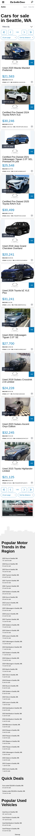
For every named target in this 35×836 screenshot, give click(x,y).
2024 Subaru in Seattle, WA (10, 659)
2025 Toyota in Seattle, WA (10, 581)
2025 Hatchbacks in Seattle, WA (12, 714)
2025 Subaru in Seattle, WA (10, 631)
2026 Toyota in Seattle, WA (10, 587)
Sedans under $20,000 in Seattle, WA (13, 792)
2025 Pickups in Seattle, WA (10, 737)
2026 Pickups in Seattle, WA (10, 748)
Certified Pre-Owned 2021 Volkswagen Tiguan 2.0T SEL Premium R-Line (17, 159)
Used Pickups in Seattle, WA (10, 829)
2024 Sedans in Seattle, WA (10, 592)
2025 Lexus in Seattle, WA (10, 637)
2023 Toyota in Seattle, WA (10, 620)
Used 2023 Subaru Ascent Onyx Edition (15, 425)
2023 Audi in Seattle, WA (9, 670)
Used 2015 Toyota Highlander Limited (17, 469)
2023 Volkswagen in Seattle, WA (12, 642)
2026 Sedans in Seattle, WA (10, 692)
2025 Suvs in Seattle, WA (10, 559)
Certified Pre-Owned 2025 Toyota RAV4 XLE (15, 202)
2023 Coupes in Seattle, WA (10, 764)
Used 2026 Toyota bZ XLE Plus (15, 291)
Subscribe (31, 7)
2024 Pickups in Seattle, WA (10, 681)
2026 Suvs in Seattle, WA (10, 598)
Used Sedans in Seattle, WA (10, 818)
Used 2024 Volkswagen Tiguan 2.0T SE (14, 336)
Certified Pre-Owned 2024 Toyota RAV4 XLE (15, 113)
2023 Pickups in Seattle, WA (10, 731)
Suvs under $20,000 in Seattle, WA (12, 786)
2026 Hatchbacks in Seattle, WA (12, 720)
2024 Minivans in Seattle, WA (11, 725)
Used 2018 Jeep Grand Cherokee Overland (14, 247)
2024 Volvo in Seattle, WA (10, 698)
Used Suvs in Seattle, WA (10, 813)
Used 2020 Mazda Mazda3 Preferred (16, 69)
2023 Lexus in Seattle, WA (10, 604)
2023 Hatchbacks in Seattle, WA (12, 648)
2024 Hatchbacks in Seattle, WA (12, 709)
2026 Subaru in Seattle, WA (10, 759)
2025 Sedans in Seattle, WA (10, 626)
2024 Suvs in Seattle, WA (10, 565)
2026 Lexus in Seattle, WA (10, 703)
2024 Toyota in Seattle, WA (10, 576)
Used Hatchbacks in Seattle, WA (12, 824)
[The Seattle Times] (18, 2)
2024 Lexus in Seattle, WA (10, 615)
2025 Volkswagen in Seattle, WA (12, 609)
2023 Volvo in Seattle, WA (10, 676)
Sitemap (17, 834)
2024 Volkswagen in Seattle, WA (12, 665)
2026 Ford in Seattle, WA (9, 770)
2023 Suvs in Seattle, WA (10, 570)
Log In (25, 7)
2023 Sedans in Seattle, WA (10, 653)
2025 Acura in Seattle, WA (10, 687)
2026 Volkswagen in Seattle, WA (12, 753)
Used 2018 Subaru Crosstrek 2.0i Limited (17, 380)
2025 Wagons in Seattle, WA (11, 742)
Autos (3, 7)
